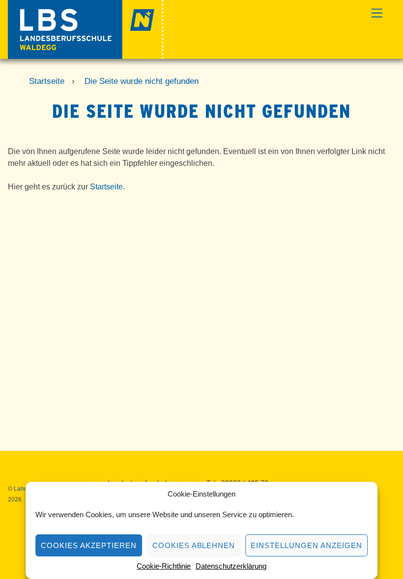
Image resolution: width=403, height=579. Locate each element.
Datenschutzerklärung (231, 566)
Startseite (106, 187)
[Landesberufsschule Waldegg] (86, 54)
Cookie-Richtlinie (164, 566)
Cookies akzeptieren (89, 545)
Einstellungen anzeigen (306, 545)
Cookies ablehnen (193, 545)
